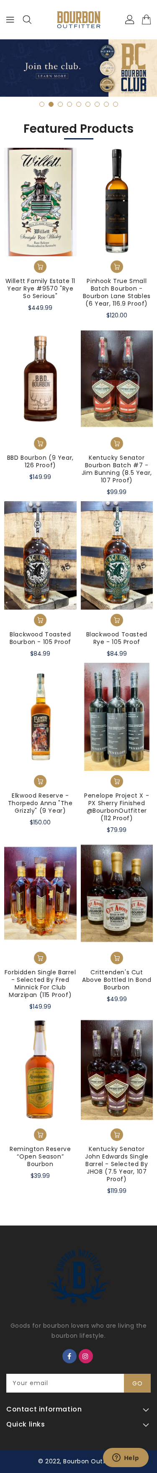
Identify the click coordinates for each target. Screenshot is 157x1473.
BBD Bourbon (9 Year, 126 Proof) (40, 461)
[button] (42, 104)
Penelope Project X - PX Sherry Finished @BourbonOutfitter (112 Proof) (116, 807)
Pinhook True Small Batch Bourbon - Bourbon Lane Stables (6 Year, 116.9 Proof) (117, 292)
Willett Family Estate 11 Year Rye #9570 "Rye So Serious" (40, 288)
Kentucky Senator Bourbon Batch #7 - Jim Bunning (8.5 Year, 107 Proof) (117, 469)
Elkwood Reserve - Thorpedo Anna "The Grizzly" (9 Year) (40, 803)
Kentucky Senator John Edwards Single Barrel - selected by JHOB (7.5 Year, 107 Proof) (116, 1164)
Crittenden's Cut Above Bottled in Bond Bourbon (117, 979)
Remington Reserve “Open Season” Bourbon (40, 1156)
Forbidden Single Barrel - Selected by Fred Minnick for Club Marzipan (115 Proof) (40, 983)
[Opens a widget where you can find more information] (126, 1458)
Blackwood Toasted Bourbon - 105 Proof (40, 638)
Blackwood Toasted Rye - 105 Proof (116, 638)
